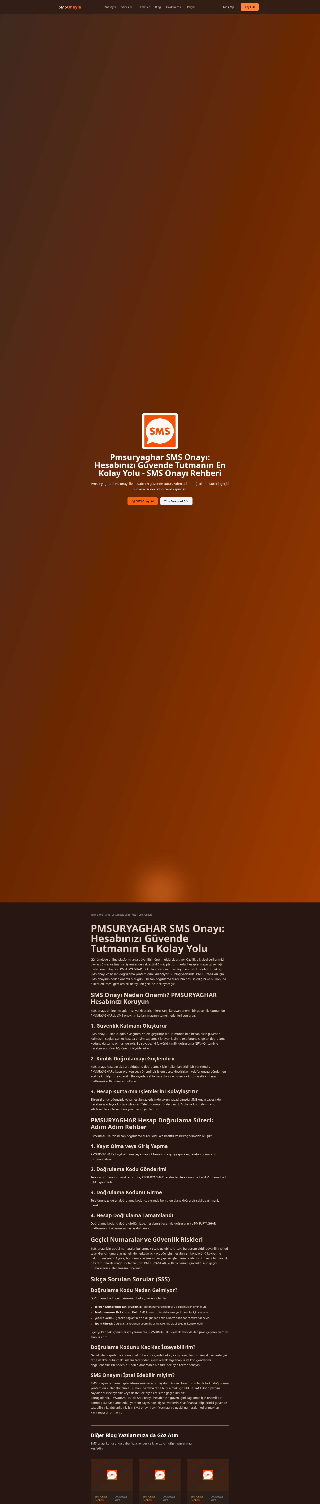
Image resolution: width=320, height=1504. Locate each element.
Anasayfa (110, 7)
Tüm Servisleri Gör (176, 501)
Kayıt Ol (250, 7)
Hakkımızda (173, 7)
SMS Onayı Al (145, 501)
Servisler (126, 7)
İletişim (191, 7)
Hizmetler (144, 7)
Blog (158, 7)
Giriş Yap (228, 7)
